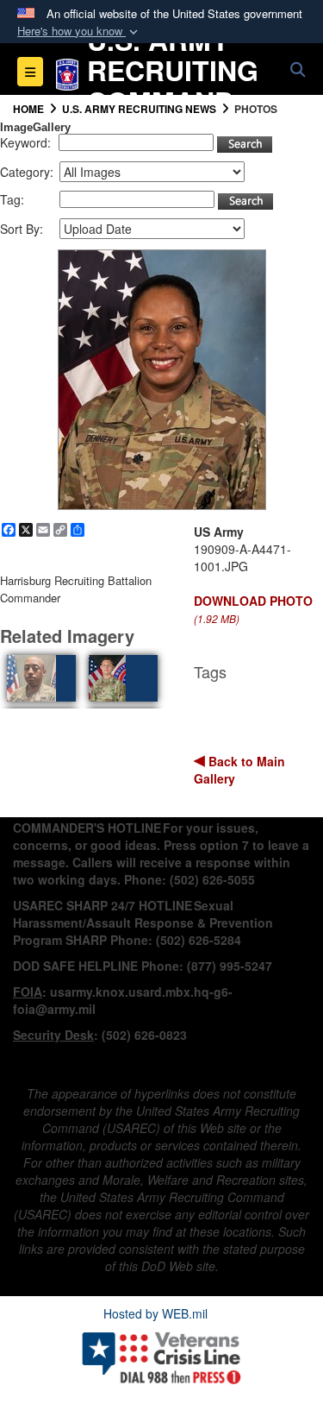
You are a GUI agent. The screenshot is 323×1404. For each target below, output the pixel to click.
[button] (79, 31)
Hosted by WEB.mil (155, 1313)
